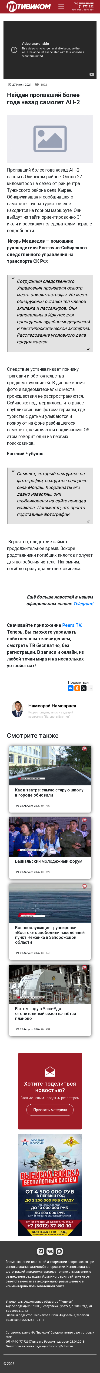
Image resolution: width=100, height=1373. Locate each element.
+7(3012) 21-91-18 (32, 1319)
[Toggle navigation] (61, 6)
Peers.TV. (72, 625)
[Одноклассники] (77, 688)
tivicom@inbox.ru (61, 1346)
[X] (84, 688)
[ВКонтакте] (70, 688)
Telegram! (83, 603)
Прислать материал (50, 1110)
